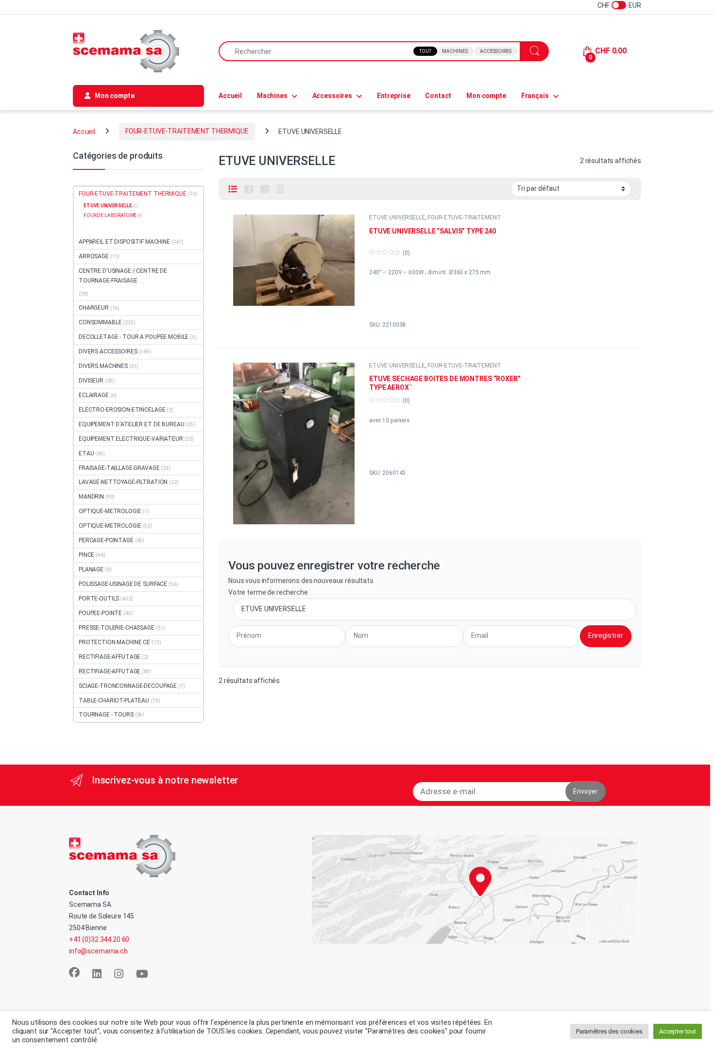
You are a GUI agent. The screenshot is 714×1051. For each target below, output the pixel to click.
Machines (455, 51)
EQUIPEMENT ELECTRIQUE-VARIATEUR (131, 438)
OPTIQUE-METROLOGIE (110, 511)
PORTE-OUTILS (99, 598)
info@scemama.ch (98, 951)
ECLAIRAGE (94, 395)
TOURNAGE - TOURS (106, 714)
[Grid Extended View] (280, 189)
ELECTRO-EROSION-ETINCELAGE (122, 409)
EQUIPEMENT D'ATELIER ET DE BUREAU (131, 424)
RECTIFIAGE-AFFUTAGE (109, 656)
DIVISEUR (91, 380)
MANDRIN (91, 496)
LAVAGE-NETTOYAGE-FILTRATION (123, 482)
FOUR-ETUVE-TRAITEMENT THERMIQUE (187, 131)
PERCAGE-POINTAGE (106, 540)
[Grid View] (264, 189)
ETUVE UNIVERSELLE (397, 217)
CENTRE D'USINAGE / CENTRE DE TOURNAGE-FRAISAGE (123, 275)
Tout (425, 51)
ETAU (86, 453)
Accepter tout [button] (677, 1031)
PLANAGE (91, 569)
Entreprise (393, 96)
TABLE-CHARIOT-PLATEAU (114, 700)
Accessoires (495, 51)
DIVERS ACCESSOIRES (108, 351)
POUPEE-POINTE (100, 613)
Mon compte (486, 96)
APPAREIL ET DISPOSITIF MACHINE (124, 241)
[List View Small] (248, 189)
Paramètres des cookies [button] (609, 1031)
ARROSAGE (94, 256)
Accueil (230, 96)
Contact (438, 96)
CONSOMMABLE (100, 322)
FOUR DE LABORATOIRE (110, 215)
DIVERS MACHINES (103, 366)
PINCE (86, 554)
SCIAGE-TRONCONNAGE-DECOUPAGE (128, 686)
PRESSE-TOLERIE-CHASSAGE (116, 627)
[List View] (232, 189)
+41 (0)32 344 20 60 (99, 939)
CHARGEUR (94, 307)
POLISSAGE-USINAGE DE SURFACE (123, 584)
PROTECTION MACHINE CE (114, 642)
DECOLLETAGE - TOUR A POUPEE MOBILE (133, 337)
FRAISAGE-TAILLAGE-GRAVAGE (119, 468)
